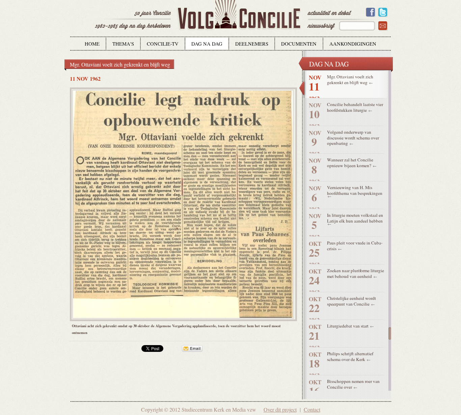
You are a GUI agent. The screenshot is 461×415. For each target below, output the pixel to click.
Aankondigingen (352, 44)
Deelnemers (251, 44)
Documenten (299, 44)
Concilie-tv (163, 44)
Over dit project (280, 409)
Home (92, 44)
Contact (312, 409)
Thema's (123, 44)
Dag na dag (206, 44)
